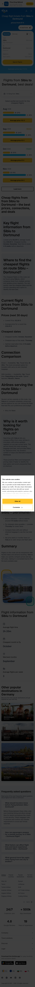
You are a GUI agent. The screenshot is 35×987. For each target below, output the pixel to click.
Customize (16, 507)
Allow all (17, 501)
